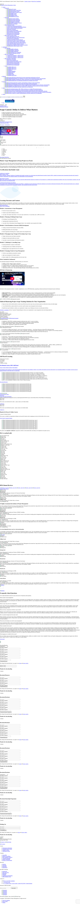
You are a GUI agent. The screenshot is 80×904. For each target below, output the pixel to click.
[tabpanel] (40, 141)
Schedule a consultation (4, 309)
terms (20, 663)
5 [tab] (43, 147)
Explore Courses (27, 1)
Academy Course (3, 105)
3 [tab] (40, 147)
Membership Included (4, 106)
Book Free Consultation (36, 1)
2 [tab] (38, 147)
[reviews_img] (40, 587)
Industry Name (3, 665)
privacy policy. (25, 663)
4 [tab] (41, 147)
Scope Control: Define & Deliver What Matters (8, 367)
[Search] (24, 96)
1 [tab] (36, 147)
